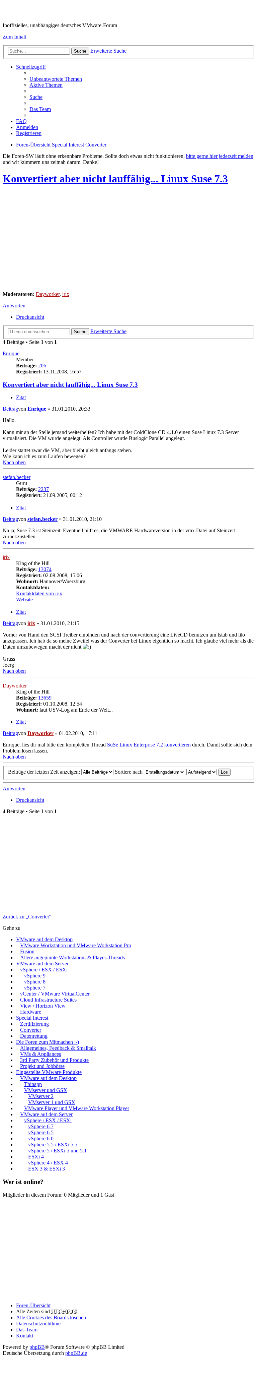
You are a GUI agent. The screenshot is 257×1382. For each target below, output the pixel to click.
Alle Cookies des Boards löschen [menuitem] (51, 1317)
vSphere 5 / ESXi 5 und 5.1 (57, 1150)
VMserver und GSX (45, 1090)
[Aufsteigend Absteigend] (201, 772)
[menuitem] (38, 1323)
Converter (30, 1030)
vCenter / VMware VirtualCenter (55, 994)
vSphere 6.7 (41, 1126)
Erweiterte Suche (108, 51)
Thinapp (33, 1084)
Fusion (27, 951)
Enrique (11, 353)
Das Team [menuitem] (40, 109)
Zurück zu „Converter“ (27, 916)
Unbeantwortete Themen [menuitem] (55, 79)
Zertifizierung (34, 1024)
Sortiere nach (129, 772)
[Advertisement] (128, 239)
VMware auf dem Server (42, 963)
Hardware (30, 1012)
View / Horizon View (43, 1006)
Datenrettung (34, 1036)
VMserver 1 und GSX (51, 1102)
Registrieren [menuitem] (28, 133)
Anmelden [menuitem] (27, 127)
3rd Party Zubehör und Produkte (54, 1060)
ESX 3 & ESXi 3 (46, 1168)
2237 (43, 489)
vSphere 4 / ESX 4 (48, 1162)
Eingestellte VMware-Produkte (49, 1072)
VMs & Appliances (40, 1054)
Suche (80, 51)
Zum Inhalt (14, 37)
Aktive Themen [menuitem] (46, 85)
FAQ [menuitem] (21, 121)
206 (42, 365)
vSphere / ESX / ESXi (44, 969)
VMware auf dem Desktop (44, 939)
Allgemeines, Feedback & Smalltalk (58, 1048)
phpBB (37, 1347)
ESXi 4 (36, 1156)
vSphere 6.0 (41, 1138)
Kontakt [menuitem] (24, 1335)
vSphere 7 (35, 987)
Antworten (14, 305)
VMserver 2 (41, 1096)
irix (65, 294)
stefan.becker (16, 477)
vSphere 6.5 (41, 1132)
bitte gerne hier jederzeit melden (219, 156)
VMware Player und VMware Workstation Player (76, 1108)
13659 (45, 698)
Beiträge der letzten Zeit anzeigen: (44, 772)
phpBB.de (76, 1353)
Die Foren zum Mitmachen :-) (47, 1042)
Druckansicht (30, 317)
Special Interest (32, 1018)
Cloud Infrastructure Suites (48, 1000)
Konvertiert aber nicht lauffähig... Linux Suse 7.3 (115, 179)
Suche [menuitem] (35, 97)
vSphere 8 (35, 981)
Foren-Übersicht (33, 1305)
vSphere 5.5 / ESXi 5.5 (52, 1144)
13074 (45, 569)
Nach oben (14, 462)
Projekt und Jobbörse (42, 1066)
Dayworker (48, 294)
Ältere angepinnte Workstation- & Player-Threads (72, 957)
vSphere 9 (35, 975)
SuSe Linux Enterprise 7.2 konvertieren (149, 744)
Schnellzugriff (31, 67)
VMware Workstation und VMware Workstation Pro (75, 945)
